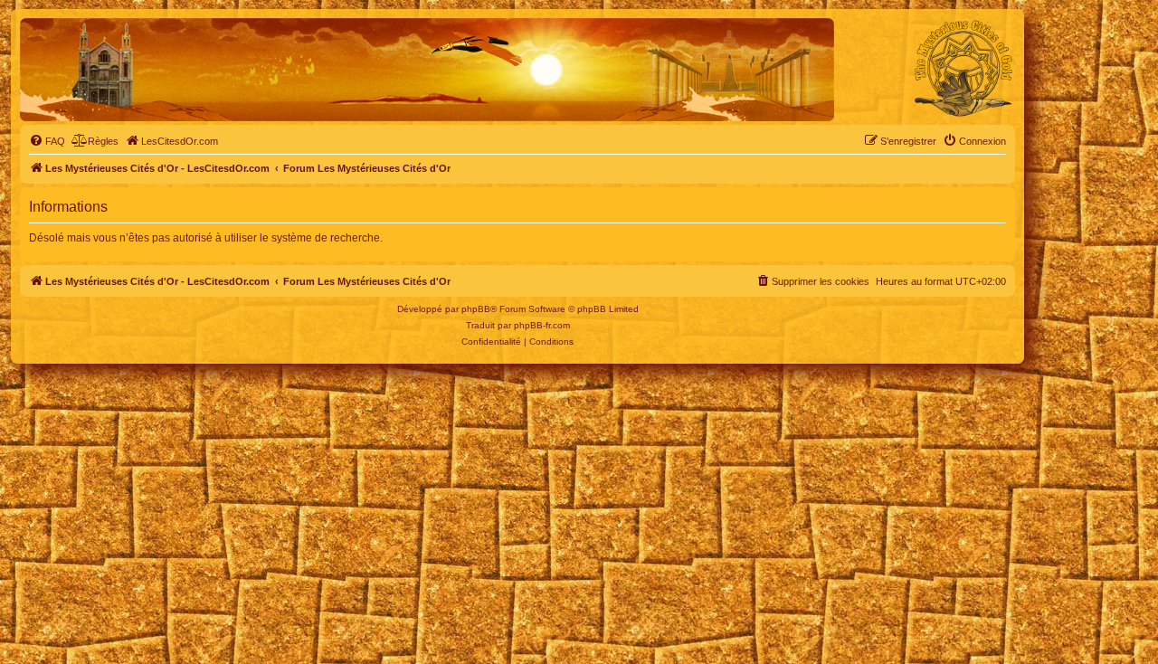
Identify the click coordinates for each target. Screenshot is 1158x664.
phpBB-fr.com (542, 325)
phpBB (475, 309)
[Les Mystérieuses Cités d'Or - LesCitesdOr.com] (963, 68)
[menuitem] (47, 141)
